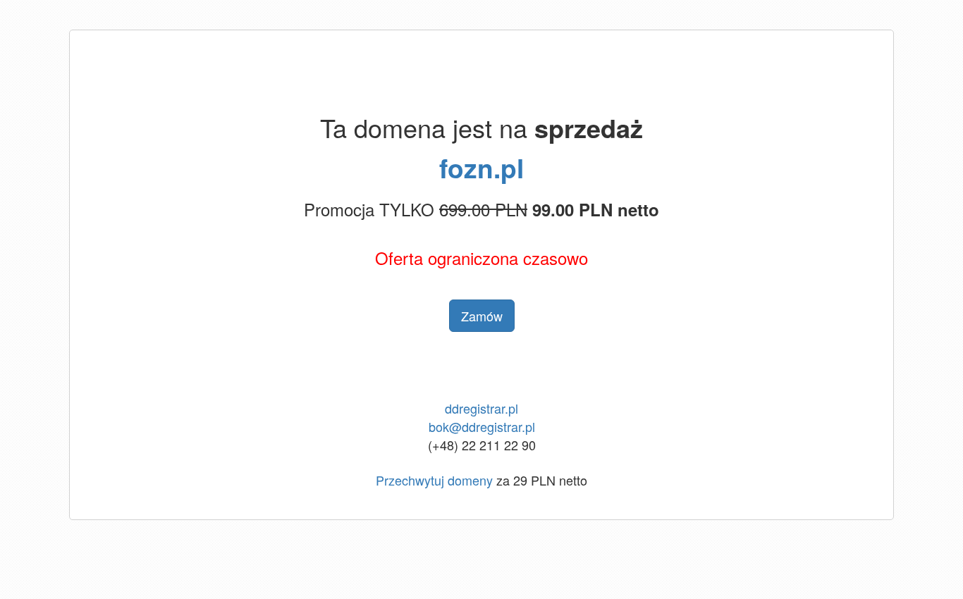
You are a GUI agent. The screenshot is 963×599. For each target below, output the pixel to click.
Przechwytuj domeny (434, 480)
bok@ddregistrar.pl (482, 426)
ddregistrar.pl (481, 408)
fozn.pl (481, 167)
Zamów (482, 316)
